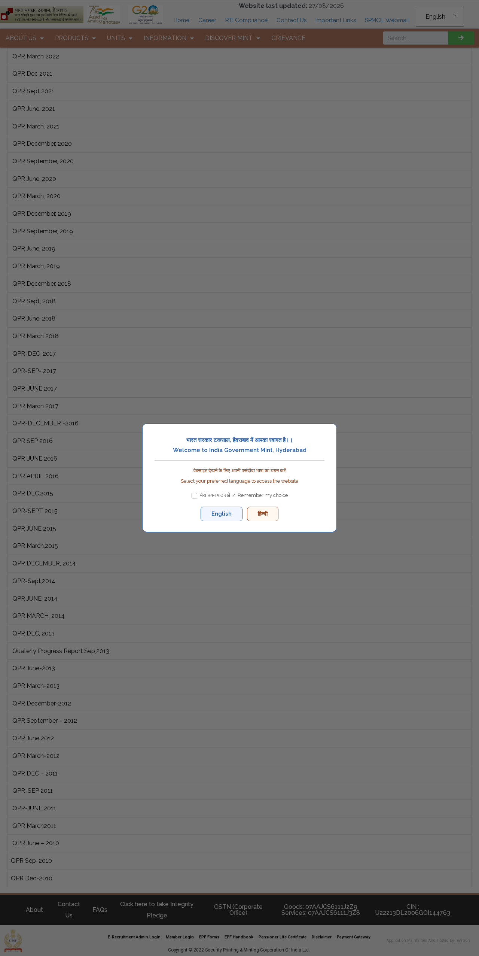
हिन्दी (263, 514)
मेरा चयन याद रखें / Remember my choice (244, 495)
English (221, 514)
